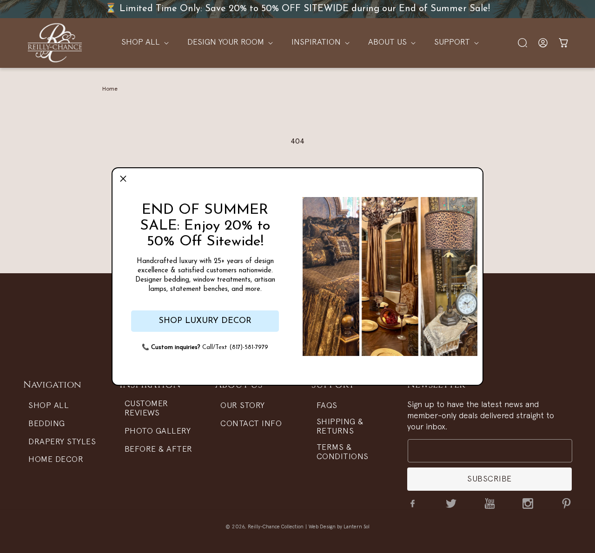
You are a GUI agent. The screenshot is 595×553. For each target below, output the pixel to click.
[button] (123, 179)
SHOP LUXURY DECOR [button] (205, 321)
